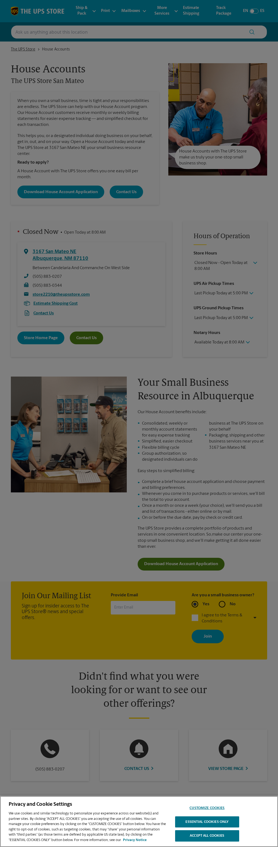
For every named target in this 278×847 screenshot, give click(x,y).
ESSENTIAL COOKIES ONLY (207, 822)
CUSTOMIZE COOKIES (207, 808)
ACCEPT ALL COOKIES (207, 836)
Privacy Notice (135, 840)
